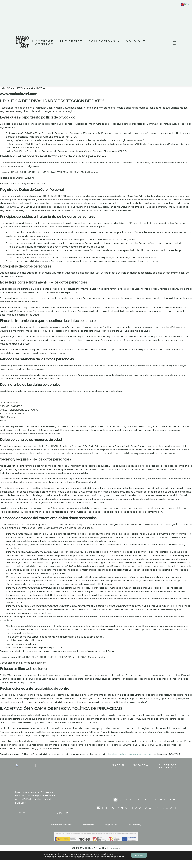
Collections (102, 41)
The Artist (71, 41)
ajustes (120, 856)
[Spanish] (187, 4)
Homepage (43, 41)
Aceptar (139, 855)
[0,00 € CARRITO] (174, 42)
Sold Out (136, 41)
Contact (44, 44)
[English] (182, 4)
